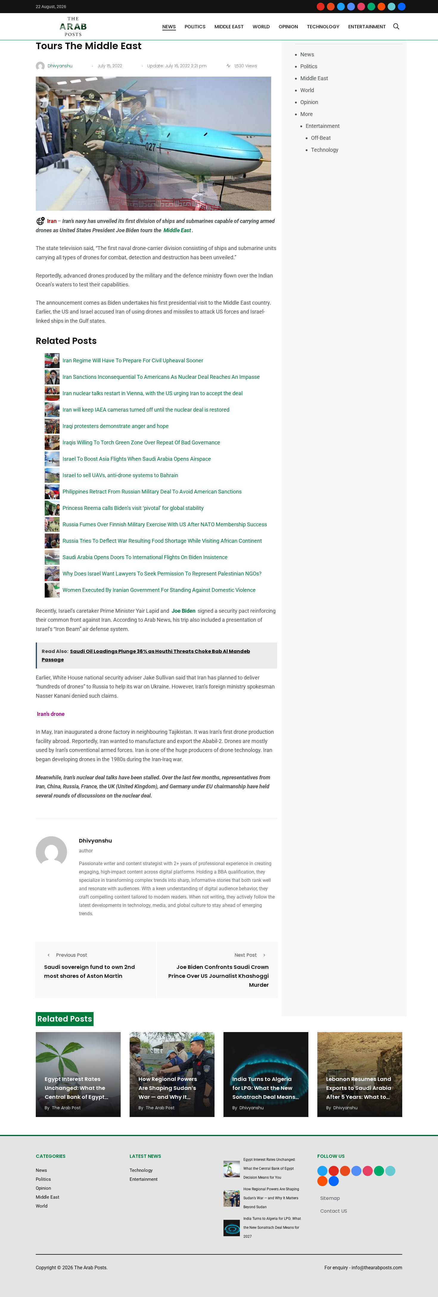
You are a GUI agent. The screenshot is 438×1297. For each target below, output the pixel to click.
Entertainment (367, 26)
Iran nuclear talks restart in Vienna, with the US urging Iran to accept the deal (153, 393)
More (306, 114)
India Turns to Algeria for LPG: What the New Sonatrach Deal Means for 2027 (272, 1228)
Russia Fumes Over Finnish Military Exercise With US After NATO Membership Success (165, 524)
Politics (195, 26)
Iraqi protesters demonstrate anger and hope (116, 426)
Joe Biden (183, 611)
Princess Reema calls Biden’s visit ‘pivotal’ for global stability (133, 508)
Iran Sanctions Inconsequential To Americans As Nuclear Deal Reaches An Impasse (161, 377)
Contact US (333, 1211)
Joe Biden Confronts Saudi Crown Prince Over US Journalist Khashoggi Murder (218, 976)
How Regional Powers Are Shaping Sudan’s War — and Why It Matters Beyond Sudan (271, 1198)
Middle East (229, 26)
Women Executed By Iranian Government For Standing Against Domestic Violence (159, 590)
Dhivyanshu (95, 840)
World (261, 26)
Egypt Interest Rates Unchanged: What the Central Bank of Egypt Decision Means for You (269, 1169)
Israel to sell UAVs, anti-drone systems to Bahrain (120, 475)
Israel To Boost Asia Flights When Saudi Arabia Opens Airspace (137, 459)
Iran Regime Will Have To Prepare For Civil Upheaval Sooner (133, 360)
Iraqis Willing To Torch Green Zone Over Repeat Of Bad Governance (141, 442)
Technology (323, 26)
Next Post (245, 955)
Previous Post (71, 955)
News (169, 26)
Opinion (288, 26)
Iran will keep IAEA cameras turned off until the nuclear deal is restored (146, 410)
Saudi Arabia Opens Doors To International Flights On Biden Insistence (145, 557)
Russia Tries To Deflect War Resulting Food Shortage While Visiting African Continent (162, 541)
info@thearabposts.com (377, 1267)
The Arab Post (66, 1108)
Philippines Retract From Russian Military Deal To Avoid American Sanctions (152, 491)
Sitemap (330, 1198)
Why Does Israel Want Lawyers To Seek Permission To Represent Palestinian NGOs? (162, 573)
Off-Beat (321, 138)
